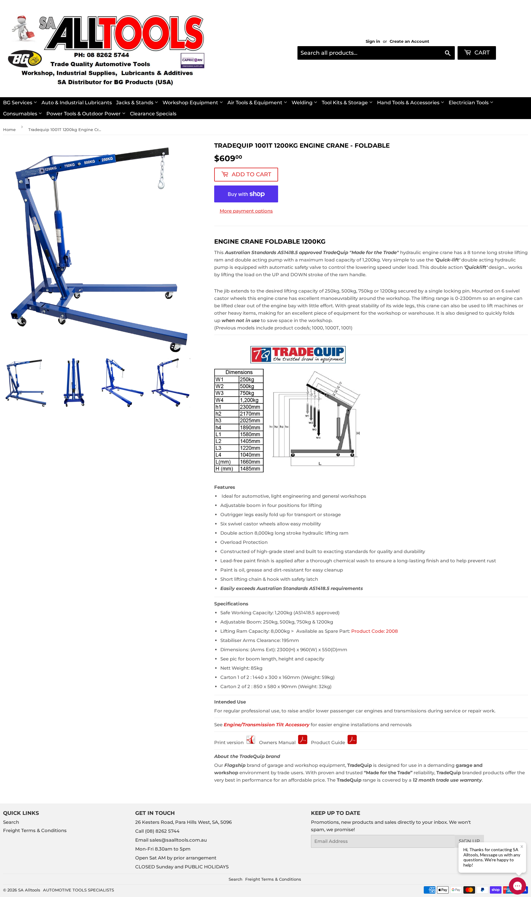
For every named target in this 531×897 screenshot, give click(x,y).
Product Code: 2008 (374, 631)
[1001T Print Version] (250, 742)
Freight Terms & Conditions (35, 830)
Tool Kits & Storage (345, 103)
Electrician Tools (469, 103)
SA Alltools (29, 889)
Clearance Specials (153, 114)
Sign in (373, 41)
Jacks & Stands (135, 103)
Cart (481, 52)
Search (11, 822)
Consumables (20, 114)
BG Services (18, 103)
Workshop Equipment (191, 103)
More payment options (246, 211)
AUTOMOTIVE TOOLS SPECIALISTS (78, 889)
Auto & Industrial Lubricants (76, 103)
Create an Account (409, 41)
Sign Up (469, 841)
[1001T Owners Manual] (302, 742)
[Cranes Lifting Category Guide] (352, 742)
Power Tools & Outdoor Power (84, 114)
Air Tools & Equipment (255, 103)
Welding (303, 103)
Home (9, 129)
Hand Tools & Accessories (409, 103)
